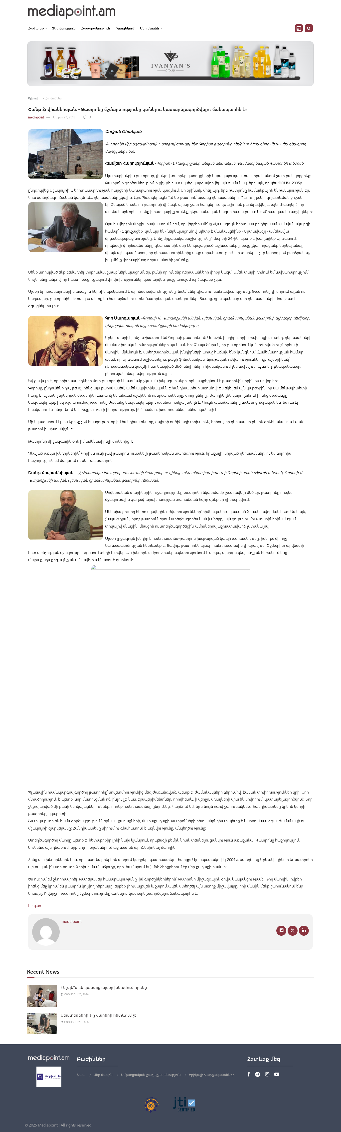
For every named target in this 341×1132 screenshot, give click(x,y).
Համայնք (36, 28)
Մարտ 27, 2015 (64, 117)
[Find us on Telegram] (257, 1074)
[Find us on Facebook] (248, 1074)
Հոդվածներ (53, 98)
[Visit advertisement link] (170, 63)
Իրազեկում (125, 28)
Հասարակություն (95, 28)
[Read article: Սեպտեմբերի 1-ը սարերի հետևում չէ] (42, 1024)
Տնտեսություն (64, 28)
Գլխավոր (34, 98)
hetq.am (35, 905)
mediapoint (36, 117)
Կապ (81, 1074)
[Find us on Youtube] (276, 1074)
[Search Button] (309, 28)
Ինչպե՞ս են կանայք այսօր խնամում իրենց (104, 988)
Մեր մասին (149, 28)
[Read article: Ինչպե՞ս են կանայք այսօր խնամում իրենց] (42, 996)
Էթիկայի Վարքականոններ (211, 1074)
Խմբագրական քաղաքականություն (151, 1074)
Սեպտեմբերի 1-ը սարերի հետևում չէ (98, 1015)
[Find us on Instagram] (267, 1074)
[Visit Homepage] (71, 11)
